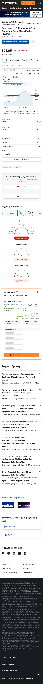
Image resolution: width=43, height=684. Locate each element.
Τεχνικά (25, 60)
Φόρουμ (34, 60)
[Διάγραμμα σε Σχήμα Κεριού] (4, 70)
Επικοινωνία (27, 573)
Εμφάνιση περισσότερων (21, 159)
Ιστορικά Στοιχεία (16, 65)
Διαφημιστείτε (28, 568)
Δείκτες (4, 8)
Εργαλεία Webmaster (9, 573)
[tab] (12, 213)
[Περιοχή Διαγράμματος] (7, 70)
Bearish (23, 187)
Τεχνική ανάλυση (11, 206)
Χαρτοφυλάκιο (7, 568)
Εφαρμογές (6, 564)
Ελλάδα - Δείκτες (15, 8)
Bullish (23, 196)
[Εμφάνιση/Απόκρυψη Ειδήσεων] (14, 70)
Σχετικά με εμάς (29, 564)
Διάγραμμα (14, 60)
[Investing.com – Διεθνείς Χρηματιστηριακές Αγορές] (12, 3)
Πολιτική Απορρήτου (8, 664)
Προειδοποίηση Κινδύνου (9, 670)
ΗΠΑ (19, 167)
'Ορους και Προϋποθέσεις (10, 657)
